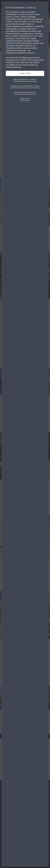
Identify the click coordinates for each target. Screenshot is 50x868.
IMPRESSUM (25, 99)
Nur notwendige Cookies (25, 80)
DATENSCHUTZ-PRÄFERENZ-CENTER (25, 86)
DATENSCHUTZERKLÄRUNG (25, 92)
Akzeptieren (25, 73)
